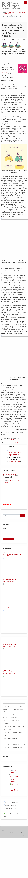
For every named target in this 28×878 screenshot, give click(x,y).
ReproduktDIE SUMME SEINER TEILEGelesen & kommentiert (9, 579)
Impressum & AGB (9, 832)
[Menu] (25, 2)
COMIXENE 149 (14, 790)
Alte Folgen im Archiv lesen (8, 629)
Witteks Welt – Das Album (14, 786)
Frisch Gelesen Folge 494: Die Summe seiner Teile (13, 722)
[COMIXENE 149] (14, 789)
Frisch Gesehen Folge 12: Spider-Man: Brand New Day (13, 728)
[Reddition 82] (14, 779)
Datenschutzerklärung (21, 832)
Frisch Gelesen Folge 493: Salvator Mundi (12, 734)
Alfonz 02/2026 (14, 777)
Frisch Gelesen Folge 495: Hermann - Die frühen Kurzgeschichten (13, 716)
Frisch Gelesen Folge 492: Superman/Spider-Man (10, 740)
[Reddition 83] (14, 770)
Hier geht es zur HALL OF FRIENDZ (14, 461)
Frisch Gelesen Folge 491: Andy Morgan (14, 744)
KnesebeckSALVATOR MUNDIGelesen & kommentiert (9, 606)
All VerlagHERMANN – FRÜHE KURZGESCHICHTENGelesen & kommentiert (13, 554)
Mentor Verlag (5, 72)
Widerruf (25, 835)
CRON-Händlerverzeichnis (18, 440)
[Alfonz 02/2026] (14, 775)
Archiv (12, 59)
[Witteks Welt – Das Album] (14, 784)
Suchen (23, 516)
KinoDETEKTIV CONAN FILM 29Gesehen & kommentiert (9, 644)
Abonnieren (8, 539)
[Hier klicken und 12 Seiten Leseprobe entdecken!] (14, 491)
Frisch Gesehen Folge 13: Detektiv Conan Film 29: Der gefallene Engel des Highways (13, 709)
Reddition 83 (14, 772)
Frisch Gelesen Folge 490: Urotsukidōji (14, 747)
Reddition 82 (14, 781)
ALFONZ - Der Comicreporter (11, 474)
